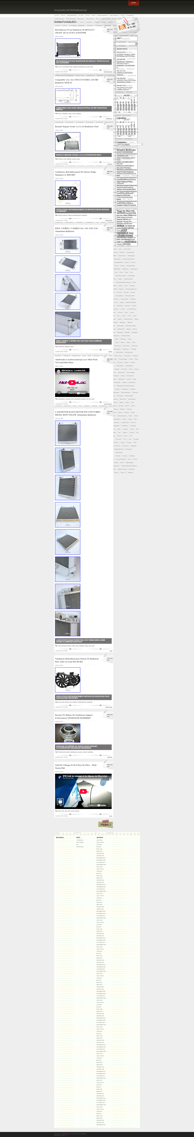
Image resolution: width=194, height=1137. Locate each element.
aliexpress (130, 172)
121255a (89, 22)
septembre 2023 (101, 918)
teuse (80, 432)
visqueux (58, 462)
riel (132, 402)
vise (129, 459)
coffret (103, 222)
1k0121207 (122, 42)
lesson (120, 312)
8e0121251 (79, 132)
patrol (74, 113)
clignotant (133, 219)
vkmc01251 (79, 462)
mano (77, 322)
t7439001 (124, 426)
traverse (118, 439)
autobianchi (132, 189)
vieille (65, 459)
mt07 (117, 339)
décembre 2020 (100, 991)
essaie (75, 265)
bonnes (130, 199)
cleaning (119, 219)
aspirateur (80, 185)
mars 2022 (99, 958)
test (137, 429)
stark (57, 422)
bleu (69, 199)
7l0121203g (79, 122)
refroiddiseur (126, 392)
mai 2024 (98, 900)
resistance (132, 399)
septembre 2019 (101, 1024)
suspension (125, 422)
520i (72, 102)
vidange (132, 456)
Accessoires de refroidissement (70, 10)
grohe (121, 285)
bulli (74, 205)
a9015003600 (71, 165)
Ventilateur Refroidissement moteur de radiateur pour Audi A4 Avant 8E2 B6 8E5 (77, 660)
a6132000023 (127, 162)
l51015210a (68, 312)
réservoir (123, 399)
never (123, 342)
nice (134, 342)
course (57, 239)
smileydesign (121, 416)
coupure (122, 235)
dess (65, 249)
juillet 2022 (100, 949)
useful (79, 449)
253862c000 (121, 82)
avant (65, 192)
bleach (57, 199)
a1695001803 (126, 149)
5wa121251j (129, 109)
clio (97, 222)
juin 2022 (99, 951)
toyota (66, 439)
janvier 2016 (100, 1122)
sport (124, 419)
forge (69, 279)
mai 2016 (98, 1113)
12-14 (82, 22)
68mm (136, 112)
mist (75, 332)
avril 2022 (99, 955)
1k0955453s (79, 49)
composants (130, 225)
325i (130, 89)
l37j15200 (58, 312)
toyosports (58, 439)
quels (129, 379)
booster (66, 202)
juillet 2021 (100, 975)
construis (135, 229)
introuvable (124, 299)
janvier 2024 (100, 909)
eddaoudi (75, 259)
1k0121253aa (133, 45)
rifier (74, 406)
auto (124, 189)
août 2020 (99, 1000)
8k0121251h (59, 135)
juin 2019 (99, 1031)
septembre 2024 (101, 891)
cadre (126, 205)
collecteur (110, 222)
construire (126, 229)
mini (56, 332)
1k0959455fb (132, 49)
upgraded (58, 449)
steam (63, 422)
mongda (134, 332)
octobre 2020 (100, 995)
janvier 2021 (100, 989)
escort (133, 262)
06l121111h (90, 19)
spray (130, 419)
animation (64, 182)
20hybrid (58, 55)
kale (56, 305)
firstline (58, 275)
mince (135, 329)
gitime (66, 285)
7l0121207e (119, 122)
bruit (129, 202)
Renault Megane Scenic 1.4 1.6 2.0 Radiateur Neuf (76, 126)
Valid (79, 842)
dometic (122, 252)
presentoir (121, 372)
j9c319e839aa (73, 302)
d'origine (135, 242)
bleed (64, 199)
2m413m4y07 (117, 85)
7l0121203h (89, 122)
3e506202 (129, 92)
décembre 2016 (100, 1098)
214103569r (65, 66)
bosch (74, 202)
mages (114, 319)
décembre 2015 (100, 1124)
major (137, 319)
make (57, 322)
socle (130, 416)
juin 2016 (99, 1111)
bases (122, 192)
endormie (74, 262)
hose (57, 295)
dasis (70, 245)
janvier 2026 (100, 855)
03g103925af (114, 15)
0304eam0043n (103, 15)
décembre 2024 (100, 884)
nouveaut (118, 346)
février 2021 (100, 986)
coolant (116, 232)
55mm (116, 102)
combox (126, 222)
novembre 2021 (100, 966)
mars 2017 (99, 1091)
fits (70, 275)
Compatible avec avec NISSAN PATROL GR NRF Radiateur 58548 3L (81, 108)
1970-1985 (134, 35)
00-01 (57, 15)
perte (131, 359)
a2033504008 (127, 152)
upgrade (133, 446)
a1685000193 (115, 149)
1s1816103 (68, 52)
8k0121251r (69, 135)
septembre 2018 (101, 1051)
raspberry (125, 389)
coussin (64, 239)
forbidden (131, 275)
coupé (114, 235)
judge (122, 302)
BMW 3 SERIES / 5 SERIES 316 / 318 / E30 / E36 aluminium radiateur (79, 341)
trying (71, 442)
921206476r (69, 142)
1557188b (114, 29)
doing (116, 252)
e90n (115, 255)
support (85, 752)
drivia (77, 255)
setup (133, 412)
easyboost (122, 255)
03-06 (87, 15)
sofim (136, 416)
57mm (128, 102)
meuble (74, 329)
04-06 (122, 15)
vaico (64, 452)
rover (127, 406)
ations (57, 189)
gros (126, 285)
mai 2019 (98, 1033)
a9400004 (81, 165)
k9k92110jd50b (131, 302)
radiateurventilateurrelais (125, 386)
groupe (132, 285)
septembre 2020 (101, 998)
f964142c (125, 269)
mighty (129, 329)
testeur (63, 432)
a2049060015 (119, 155)
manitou (70, 322)
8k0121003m (123, 132)
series (120, 412)
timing (131, 432)
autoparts (58, 192)
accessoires (109, 165)
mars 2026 (99, 851)
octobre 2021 (100, 969)
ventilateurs (79, 456)
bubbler (67, 205)
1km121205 (59, 52)
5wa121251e (118, 109)
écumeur (66, 259)
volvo (57, 466)
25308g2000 (70, 75)
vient (71, 459)
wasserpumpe (59, 469)
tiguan (125, 432)
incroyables (119, 295)
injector (76, 299)
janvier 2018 (100, 1069)
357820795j (59, 92)
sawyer (122, 409)
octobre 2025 (100, 862)
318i (119, 89)
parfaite (135, 356)
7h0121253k (59, 122)
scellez (129, 409)
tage (70, 429)
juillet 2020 (100, 1002)
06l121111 (80, 19)
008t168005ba (72, 15)
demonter (121, 245)
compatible (65, 113)
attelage (64, 189)
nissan (70, 113)
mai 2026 (98, 846)
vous (74, 466)
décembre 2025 (100, 858)
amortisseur (123, 179)
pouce (137, 369)
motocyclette (126, 336)
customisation (127, 239)
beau (127, 192)
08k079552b (106, 19)
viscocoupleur (121, 459)
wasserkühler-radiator (129, 466)
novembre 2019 (100, 1020)
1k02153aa (59, 49)
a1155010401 (59, 149)
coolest (130, 232)
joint (116, 302)
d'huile (135, 215)
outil (66, 811)
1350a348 (81, 25)
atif (136, 185)
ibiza (72, 399)
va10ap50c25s (119, 449)
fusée (120, 279)
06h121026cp (59, 19)
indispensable (130, 295)
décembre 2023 (100, 911)
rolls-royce (113, 406)
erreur (127, 262)
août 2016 (99, 1107)
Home (134, 3)
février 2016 (100, 1120)
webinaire (58, 472)
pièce (127, 362)
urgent (72, 449)
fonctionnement (120, 275)
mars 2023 (99, 931)
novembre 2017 (100, 1073)
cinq (125, 215)
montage (58, 336)
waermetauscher (114, 466)
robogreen (103, 406)
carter (135, 209)
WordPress (79, 846)
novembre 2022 (100, 940)
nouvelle (135, 346)
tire (137, 432)
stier (68, 422)
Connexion (79, 840)
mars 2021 (99, 984)
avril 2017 (99, 1089)
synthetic (77, 426)
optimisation (116, 349)
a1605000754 (71, 149)
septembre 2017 (101, 1078)
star (135, 419)
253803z (131, 79)
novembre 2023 (100, 913)
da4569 (57, 245)
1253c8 (96, 22)
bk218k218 (116, 195)
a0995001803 (114, 145)
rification (58, 406)
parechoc (127, 356)
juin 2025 (99, 871)
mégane (60, 159)
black (124, 195)
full (114, 279)
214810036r (130, 62)
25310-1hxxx (80, 75)
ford (56, 279)
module (127, 332)
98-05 (132, 142)
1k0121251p (123, 45)
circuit (131, 215)
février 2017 (100, 1093)
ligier (57, 315)
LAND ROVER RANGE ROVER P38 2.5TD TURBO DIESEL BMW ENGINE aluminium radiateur (77, 413)
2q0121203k (128, 85)
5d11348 (134, 102)
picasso (120, 362)
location (83, 399)
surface (116, 422)
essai (69, 265)
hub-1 (63, 295)
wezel (75, 472)
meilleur (79, 326)
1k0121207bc (132, 42)
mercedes (121, 326)
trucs (65, 442)
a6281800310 (59, 165)
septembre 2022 (101, 944)
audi (59, 702)
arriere (64, 185)
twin (135, 442)
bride (115, 202)
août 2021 (99, 973)
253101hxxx (91, 75)
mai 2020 (98, 1007)
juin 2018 (99, 1058)
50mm (129, 99)
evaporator (58, 269)
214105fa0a (121, 59)
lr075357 (79, 319)
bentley (57, 195)
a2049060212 (130, 155)
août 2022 (99, 946)
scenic (78, 159)
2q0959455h (70, 89)
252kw (119, 72)
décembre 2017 (100, 1071)
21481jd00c (120, 69)
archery (125, 182)
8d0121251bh (133, 129)
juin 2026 (99, 844)
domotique (130, 252)
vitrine (71, 462)
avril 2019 (99, 1035)
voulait (68, 466)
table (57, 429)
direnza (114, 249)
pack (84, 356)
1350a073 (72, 25)
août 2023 (99, 920)
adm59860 (119, 169)
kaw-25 (77, 305)
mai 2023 (98, 926)
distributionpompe (71, 252)
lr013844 (70, 319)
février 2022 (100, 960)
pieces (133, 362)
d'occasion (126, 242)
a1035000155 (125, 145)
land (77, 645)
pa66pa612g (76, 356)
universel (125, 446)
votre (62, 466)
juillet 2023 (100, 922)
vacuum (57, 452)
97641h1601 (124, 142)
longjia (57, 319)
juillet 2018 (100, 1055)
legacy (113, 312)
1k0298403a (69, 49)
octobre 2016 (100, 1102)
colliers (119, 222)
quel (115, 379)
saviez (116, 409)
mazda (130, 322)
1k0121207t (79, 45)
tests (69, 432)
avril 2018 (99, 1062)
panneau (96, 356)
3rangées (66, 95)
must (130, 339)
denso (129, 245)
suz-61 (133, 422)
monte (65, 336)
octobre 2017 (100, 1075)
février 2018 (100, 1067)
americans (113, 179)
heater (121, 289)
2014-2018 (128, 52)
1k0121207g (59, 45)
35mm (67, 92)
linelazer (77, 315)
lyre (87, 399)
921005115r (118, 139)
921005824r (129, 139)
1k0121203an (59, 42)
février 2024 (100, 906)
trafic (91, 66)
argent (57, 185)
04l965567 (130, 15)
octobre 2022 (100, 942)
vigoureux (78, 459)
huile (68, 295)
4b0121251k (65, 99)
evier (66, 269)
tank (75, 429)
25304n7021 (59, 75)
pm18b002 (129, 366)
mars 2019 (99, 1038)
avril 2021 (99, 982)
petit (136, 359)
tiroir (63, 436)
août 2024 (99, 893)
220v (113, 72)
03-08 (93, 15)
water (114, 469)
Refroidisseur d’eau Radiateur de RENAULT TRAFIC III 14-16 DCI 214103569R (75, 31)
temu (119, 429)
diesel (69, 645)
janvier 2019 (100, 1042)
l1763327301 (131, 309)
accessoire (99, 165)
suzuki (57, 426)
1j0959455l (116, 39)
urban (66, 449)
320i (124, 89)
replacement (113, 399)
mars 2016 (99, 1118)
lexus (132, 312)
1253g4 (103, 22)
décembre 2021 (100, 964)
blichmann (76, 199)
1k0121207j (69, 45)
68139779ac (117, 112)
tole (68, 436)
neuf (117, 342)
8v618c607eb (80, 139)
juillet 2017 (100, 1082)
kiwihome (120, 305)
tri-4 (125, 439)
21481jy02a (130, 69)
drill (71, 255)
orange (133, 349)
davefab (77, 245)
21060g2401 (77, 55)
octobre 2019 (100, 1022)
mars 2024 (99, 904)
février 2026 (100, 853)
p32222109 (129, 352)
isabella (133, 299)
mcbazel (58, 326)
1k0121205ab (80, 42)
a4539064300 (116, 162)
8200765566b (130, 125)
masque (115, 322)
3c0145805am (119, 92)
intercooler (115, 299)
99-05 (73, 145)
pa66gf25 (58, 356)
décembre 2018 (100, 1044)
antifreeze (77, 182)
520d (67, 102)
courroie (130, 235)
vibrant (118, 456)
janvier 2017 (100, 1095)
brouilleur (122, 202)
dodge (60, 215)
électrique (117, 259)
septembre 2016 (101, 1104)
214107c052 (131, 59)
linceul (69, 315)
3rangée (58, 95)
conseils (118, 229)
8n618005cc (121, 135)
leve (126, 312)
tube (76, 442)
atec (131, 185)
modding (120, 332)
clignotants (59, 222)
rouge (121, 406)
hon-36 (119, 292)
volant (116, 462)
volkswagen (129, 462)
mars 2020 (99, 1011)
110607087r (59, 22)
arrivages (71, 185)
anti (71, 182)
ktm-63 (127, 305)
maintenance (128, 319)
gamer (71, 282)
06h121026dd (70, 19)
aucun (79, 189)
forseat (75, 279)
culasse (117, 239)
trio (130, 439)
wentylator (67, 472)
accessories (120, 165)
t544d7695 (115, 426)
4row (123, 99)
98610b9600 (65, 145)
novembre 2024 (100, 886)
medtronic (71, 326)
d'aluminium (116, 242)
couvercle (73, 239)
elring (57, 262)
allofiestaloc (61, 399)
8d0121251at (122, 129)
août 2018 (99, 1053)
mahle (120, 319)
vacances (129, 449)
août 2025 (99, 866)
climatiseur (79, 222)
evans (123, 265)
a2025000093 (116, 152)
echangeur (131, 255)
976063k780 (113, 142)
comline (134, 222)
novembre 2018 (100, 1047)
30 (134, 109)
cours (137, 235)
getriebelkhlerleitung (124, 282)
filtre (121, 272)
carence (128, 209)
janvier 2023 (100, 935)
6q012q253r (117, 115)
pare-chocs (118, 356)
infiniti (69, 299)
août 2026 (99, 840)
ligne (63, 315)
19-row (114, 35)
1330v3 (64, 25)
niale (128, 342)
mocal (113, 332)
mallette (63, 322)
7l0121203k (99, 122)
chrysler (119, 215)
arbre (119, 182)
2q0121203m (59, 89)
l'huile (122, 309)
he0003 (114, 289)
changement (122, 212)
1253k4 (110, 22)
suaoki (74, 422)
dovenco (65, 255)
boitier (118, 199)
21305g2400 (119, 55)
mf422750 (121, 329)
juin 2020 (99, 1004)
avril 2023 (99, 929)
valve (76, 452)
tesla (132, 429)
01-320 (81, 15)
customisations (60, 242)
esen (57, 265)
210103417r (67, 55)
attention (72, 189)
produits (116, 376)
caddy (120, 205)
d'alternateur (73, 752)
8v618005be (69, 139)
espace (63, 265)
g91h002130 (128, 279)
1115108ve (68, 22)
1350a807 (98, 25)
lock (129, 315)
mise (61, 332)
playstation (120, 366)
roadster (87, 406)
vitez (65, 462)
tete (74, 432)
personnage (123, 359)
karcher (62, 305)
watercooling (122, 469)
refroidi (135, 392)
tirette (57, 436)
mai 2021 (98, 980)
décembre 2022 (100, 938)
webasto (132, 469)
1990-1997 (77, 39)
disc (120, 249)
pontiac (117, 369)
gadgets (58, 282)
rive (80, 406)
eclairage (58, 259)
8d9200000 (59, 132)
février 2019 (100, 1040)
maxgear (123, 322)
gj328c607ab (74, 285)
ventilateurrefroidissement (64, 456)
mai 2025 (98, 873)
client (126, 219)
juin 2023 (99, 924)
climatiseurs (89, 222)
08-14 (98, 19)
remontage (129, 396)
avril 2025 (99, 875)
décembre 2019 (100, 1018)
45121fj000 (128, 95)
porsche (124, 369)
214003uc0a (129, 55)
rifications (67, 406)
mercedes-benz (131, 326)
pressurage (131, 372)
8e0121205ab (69, 132)
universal (117, 446)
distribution (59, 252)
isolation (58, 302)
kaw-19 (70, 305)
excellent (73, 269)
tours (125, 436)
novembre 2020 (100, 993)
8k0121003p (134, 132)
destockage (73, 249)
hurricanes (76, 295)
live (118, 315)
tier (119, 432)
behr (133, 192)
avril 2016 (99, 1115)
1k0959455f (122, 49)
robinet (94, 406)
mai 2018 (98, 1060)
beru (71, 195)
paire (89, 356)
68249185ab (127, 112)
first (131, 272)
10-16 (114, 19)
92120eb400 (79, 142)
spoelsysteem (116, 419)
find (126, 272)
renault (88, 66)
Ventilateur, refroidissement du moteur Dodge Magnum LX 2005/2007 (82, 210)
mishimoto (68, 332)
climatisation (69, 222)
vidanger (58, 459)
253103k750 (132, 75)
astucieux (119, 185)
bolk (124, 199)
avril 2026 (99, 849)
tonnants (75, 436)
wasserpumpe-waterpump (75, 469)
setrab (126, 412)
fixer (75, 275)
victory (125, 456)
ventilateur (119, 452)
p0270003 (119, 352)
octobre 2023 (100, 915)
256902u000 (131, 82)
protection (130, 376)
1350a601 (90, 25)
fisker (65, 275)
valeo (70, 452)
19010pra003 (124, 35)
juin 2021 (99, 978)
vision (135, 459)
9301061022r (62, 752)
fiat (116, 272)
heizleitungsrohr (131, 289)
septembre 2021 (101, 971)
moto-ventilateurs (114, 336)
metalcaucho (59, 329)
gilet (134, 282)
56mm (122, 102)
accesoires (90, 165)
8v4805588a (59, 139)
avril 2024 (99, 902)
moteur (77, 336)
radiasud (132, 382)
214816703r (130, 65)
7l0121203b (69, 122)
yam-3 (116, 472)
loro (63, 319)
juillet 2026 (100, 842)
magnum (64, 215)
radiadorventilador (114, 382)
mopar (71, 336)
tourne (119, 436)
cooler (123, 232)
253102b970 (101, 75)
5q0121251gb (121, 105)
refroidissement (76, 215)
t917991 (133, 426)
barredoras (114, 192)
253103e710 (121, 75)
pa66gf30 (67, 356)
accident (128, 165)
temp (113, 429)
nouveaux (126, 346)
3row (72, 95)
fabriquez (134, 269)
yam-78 (123, 472)
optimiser (126, 349)
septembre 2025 (101, 864)
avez (76, 192)
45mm (136, 95)
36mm (73, 92)
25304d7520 (128, 72)
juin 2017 (99, 1084)
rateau (133, 389)
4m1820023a (115, 99)
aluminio (118, 175)
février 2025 (100, 880)
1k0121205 (70, 42)
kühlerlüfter (71, 309)
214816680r (120, 65)
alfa (124, 172)
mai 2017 (98, 1087)
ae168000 (128, 169)
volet (121, 462)
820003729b (120, 125)
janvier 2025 (100, 882)
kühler (134, 305)
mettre (68, 329)
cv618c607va (71, 242)
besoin (77, 195)
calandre (133, 205)
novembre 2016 (100, 1100)
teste (57, 432)
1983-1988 (58, 39)
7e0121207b (126, 119)
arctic (132, 182)
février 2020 (100, 1013)
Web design (57, 1135)
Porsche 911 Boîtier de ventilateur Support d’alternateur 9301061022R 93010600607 (74, 716)
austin (119, 189)
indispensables (60, 299)
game (65, 282)
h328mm (69, 289)
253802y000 (122, 79)
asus (126, 185)
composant (120, 225)
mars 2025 (99, 878)
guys (63, 289)
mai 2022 (98, 953)
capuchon (119, 209)
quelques (122, 379)
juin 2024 (99, 898)
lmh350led (77, 399)
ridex (122, 402)
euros (117, 265)
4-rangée (79, 95)
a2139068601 (127, 159)
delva (114, 245)
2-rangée (77, 52)
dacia (64, 245)
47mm (57, 99)
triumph (136, 439)
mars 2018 (99, 1064)
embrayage (65, 262)
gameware (78, 282)
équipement (119, 262)
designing (58, 249)
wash (92, 399)
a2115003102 (115, 159)
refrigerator (115, 392)
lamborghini (79, 312)
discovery (127, 249)
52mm (78, 102)
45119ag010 (118, 95)
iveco (65, 302)
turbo (93, 645)
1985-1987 (68, 39)
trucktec (58, 442)
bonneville (58, 202)
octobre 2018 (100, 1049)
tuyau (123, 442)
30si (115, 89)
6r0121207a (127, 115)
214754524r (120, 62)
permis (115, 359)
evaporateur (131, 265)
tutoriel (116, 442)
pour (70, 702)
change (113, 212)
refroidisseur (82, 66)
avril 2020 (99, 1009)
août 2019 (99, 1027)
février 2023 (100, 933)
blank (136, 195)
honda (133, 292)
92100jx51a (59, 142)
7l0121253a (129, 122)
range (86, 645)
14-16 (60, 66)
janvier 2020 (100, 1015)
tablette (63, 429)
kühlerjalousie (60, 309)
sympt (70, 426)
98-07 (57, 145)
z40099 (68, 476)
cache (114, 205)
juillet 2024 (100, 895)
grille (114, 285)
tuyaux (129, 442)
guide (57, 289)
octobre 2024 (100, 889)
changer (131, 212)
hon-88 (126, 292)
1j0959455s (126, 39)
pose (131, 369)
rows (133, 406)
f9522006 (117, 269)
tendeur (125, 429)
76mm (118, 119)
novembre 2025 (100, 860)
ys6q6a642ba (59, 476)
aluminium (126, 175)
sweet (64, 426)
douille (57, 255)
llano (124, 315)
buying (80, 205)
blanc (130, 195)
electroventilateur (129, 259)
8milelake (78, 135)
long (134, 315)
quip (134, 379)
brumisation (59, 205)
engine (73, 645)
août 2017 (99, 1080)
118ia (76, 22)
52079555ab (59, 102)
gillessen (58, 285)
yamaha (130, 472)
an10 (57, 182)
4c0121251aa (76, 99)
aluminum (135, 175)
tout (131, 436)
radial (125, 382)
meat (64, 326)
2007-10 (120, 52)
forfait (62, 279)
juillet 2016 (100, 1109)
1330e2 (57, 25)
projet (123, 376)
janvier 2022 (100, 962)
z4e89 (75, 476)
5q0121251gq (132, 105)
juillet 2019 (100, 1029)
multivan (123, 339)
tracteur (73, 439)
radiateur (75, 66)
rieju (127, 402)
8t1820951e (131, 135)
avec (71, 192)
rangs (117, 389)
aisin (119, 172)
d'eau (70, 66)
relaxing (120, 396)
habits (77, 289)
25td (59, 645)
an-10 (131, 179)
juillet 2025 (100, 869)
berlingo (65, 195)
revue (115, 402)
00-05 (63, 15)
